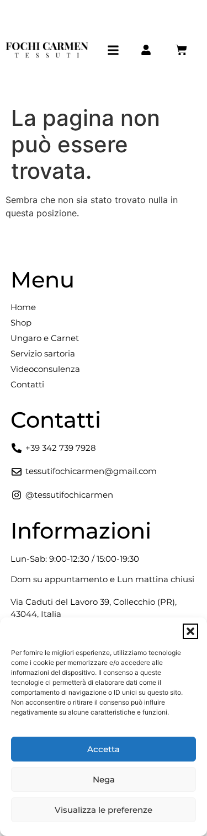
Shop (20, 322)
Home (23, 307)
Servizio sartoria (42, 353)
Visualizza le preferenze (103, 810)
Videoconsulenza (45, 369)
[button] (190, 631)
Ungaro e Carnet (44, 338)
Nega (104, 779)
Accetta (103, 749)
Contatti (27, 384)
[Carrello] (181, 50)
